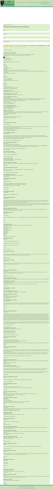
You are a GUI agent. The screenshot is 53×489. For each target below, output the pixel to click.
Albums (31, 2)
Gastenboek (45, 2)
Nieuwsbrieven (39, 2)
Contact (49, 2)
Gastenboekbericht (6, 41)
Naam (4, 30)
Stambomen (22, 2)
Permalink (4, 64)
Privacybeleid (21, 486)
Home (18, 2)
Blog (35, 2)
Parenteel (28, 2)
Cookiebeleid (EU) (31, 486)
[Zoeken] (51, 4)
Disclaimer (25, 486)
